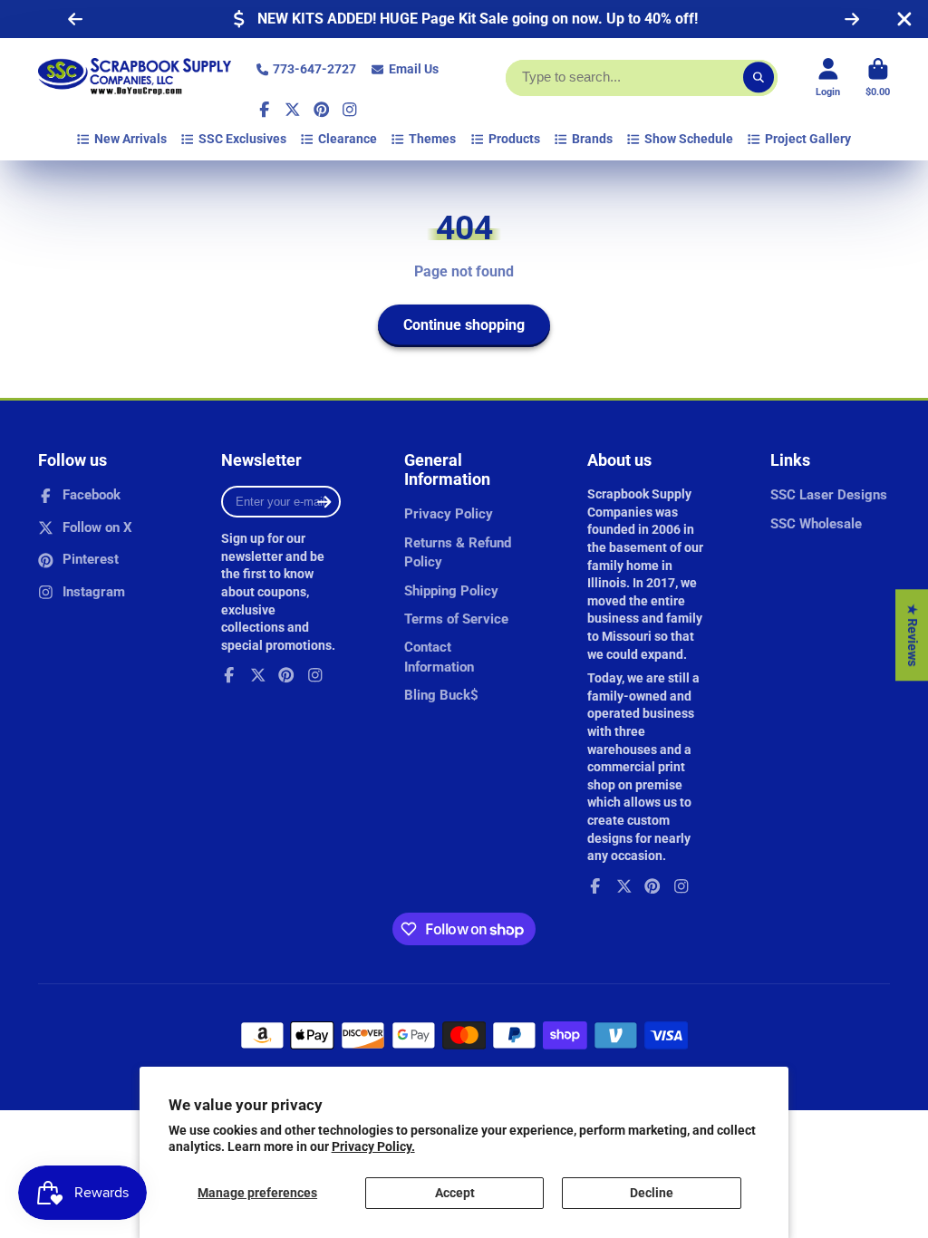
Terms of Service (456, 619)
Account (828, 77)
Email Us (414, 69)
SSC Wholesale (816, 524)
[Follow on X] (293, 110)
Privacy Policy (448, 514)
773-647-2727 (314, 69)
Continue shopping (464, 325)
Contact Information (439, 657)
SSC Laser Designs (828, 495)
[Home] (134, 77)
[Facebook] (264, 110)
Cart (877, 77)
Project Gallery (808, 138)
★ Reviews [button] (912, 635)
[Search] (758, 78)
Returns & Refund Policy (457, 553)
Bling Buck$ (441, 695)
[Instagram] (350, 110)
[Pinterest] (322, 110)
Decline (651, 1192)
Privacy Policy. (373, 1146)
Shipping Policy (451, 591)
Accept (455, 1192)
